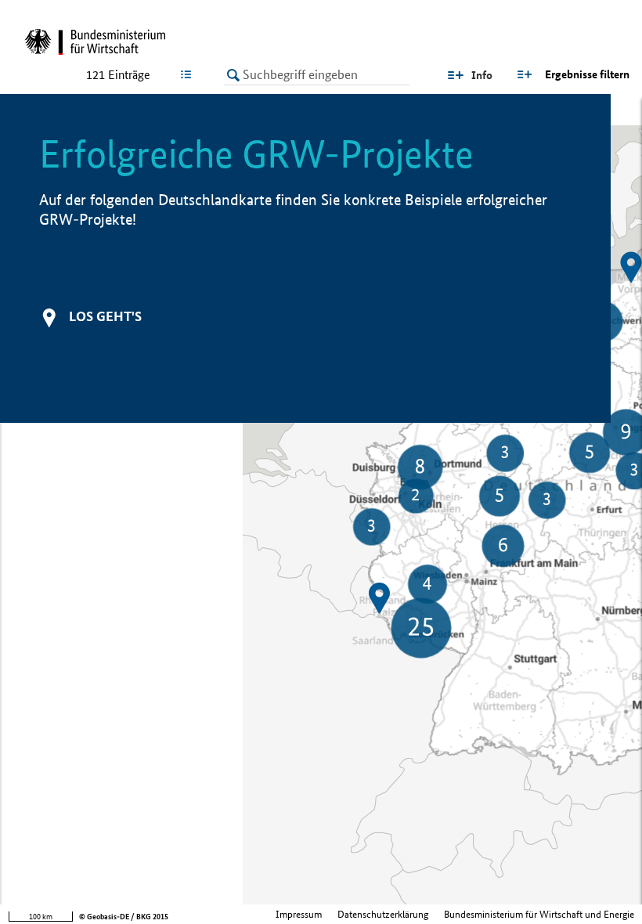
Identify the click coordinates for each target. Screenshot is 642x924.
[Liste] (189, 74)
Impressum (299, 914)
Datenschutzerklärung (382, 914)
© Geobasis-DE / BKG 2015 (123, 916)
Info (481, 75)
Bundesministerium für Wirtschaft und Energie (539, 914)
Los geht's (105, 316)
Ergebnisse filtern (587, 74)
